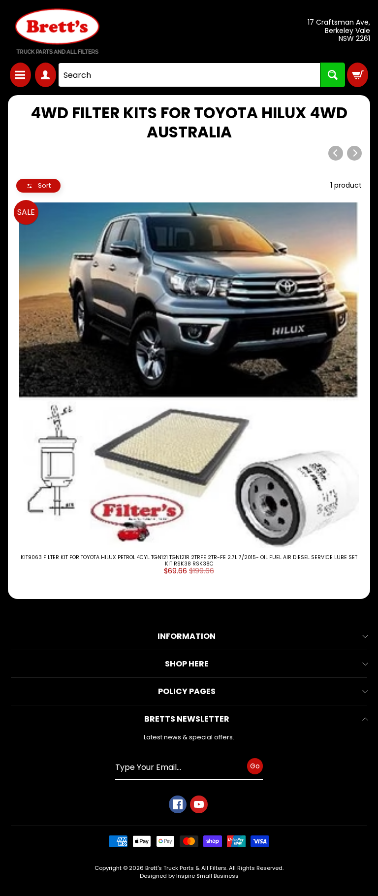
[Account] (45, 75)
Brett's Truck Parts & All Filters (185, 868)
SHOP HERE (187, 663)
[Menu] (20, 75)
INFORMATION (187, 636)
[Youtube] (199, 804)
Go (255, 766)
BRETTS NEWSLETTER (186, 719)
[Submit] (332, 75)
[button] (38, 186)
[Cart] (357, 75)
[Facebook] (178, 804)
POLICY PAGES (187, 691)
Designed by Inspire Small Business (189, 876)
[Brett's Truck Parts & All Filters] (57, 31)
